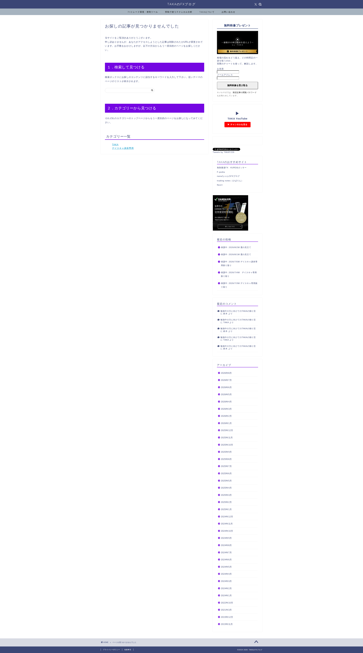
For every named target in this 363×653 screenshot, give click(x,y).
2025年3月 (226, 495)
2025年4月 (226, 488)
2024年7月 (226, 552)
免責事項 (127, 649)
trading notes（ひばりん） (230, 181)
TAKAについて (207, 12)
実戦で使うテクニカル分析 (178, 12)
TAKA (115, 144)
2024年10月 (227, 531)
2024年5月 (226, 567)
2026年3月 (226, 409)
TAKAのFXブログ (181, 4)
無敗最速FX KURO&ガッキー (232, 168)
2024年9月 (226, 538)
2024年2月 (226, 588)
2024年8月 (226, 545)
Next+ (220, 185)
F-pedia (221, 172)
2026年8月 (226, 373)
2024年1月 (226, 595)
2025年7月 (226, 466)
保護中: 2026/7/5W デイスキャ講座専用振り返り (239, 263)
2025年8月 (226, 459)
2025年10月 (227, 445)
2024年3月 (226, 581)
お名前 (220, 69)
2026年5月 (226, 394)
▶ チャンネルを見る (237, 124)
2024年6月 (226, 559)
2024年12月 (227, 516)
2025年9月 (226, 452)
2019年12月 (227, 617)
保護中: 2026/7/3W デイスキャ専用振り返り (239, 285)
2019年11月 (227, 624)
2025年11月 (227, 437)
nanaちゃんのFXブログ (228, 176)
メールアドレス (225, 75)
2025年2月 (226, 502)
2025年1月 (226, 509)
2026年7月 (226, 380)
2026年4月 (226, 401)
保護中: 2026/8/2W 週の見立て (236, 247)
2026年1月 (226, 423)
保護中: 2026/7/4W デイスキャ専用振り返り (239, 274)
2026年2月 (226, 416)
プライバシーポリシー (111, 649)
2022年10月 (227, 602)
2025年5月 (226, 480)
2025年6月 (226, 473)
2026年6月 (226, 387)
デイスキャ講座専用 (123, 148)
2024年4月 (226, 574)
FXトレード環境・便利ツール (143, 12)
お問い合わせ (228, 12)
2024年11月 (227, 523)
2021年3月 (226, 610)
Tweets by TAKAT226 (223, 152)
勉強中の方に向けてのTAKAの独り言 (238, 311)
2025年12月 (227, 430)
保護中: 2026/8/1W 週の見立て (236, 254)
